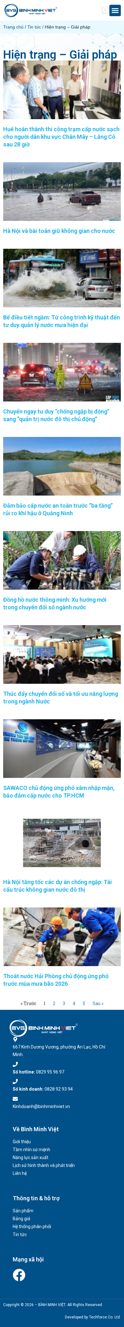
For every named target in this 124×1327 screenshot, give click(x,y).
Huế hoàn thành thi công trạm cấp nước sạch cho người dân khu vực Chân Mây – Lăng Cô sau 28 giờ (61, 137)
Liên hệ (20, 1173)
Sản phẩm (23, 1210)
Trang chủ (13, 26)
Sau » (98, 1003)
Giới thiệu (22, 1141)
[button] (105, 10)
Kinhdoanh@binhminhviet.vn (41, 1106)
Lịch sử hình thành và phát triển (44, 1165)
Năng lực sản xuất (30, 1157)
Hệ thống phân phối (32, 1226)
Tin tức (34, 26)
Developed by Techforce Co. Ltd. (93, 1317)
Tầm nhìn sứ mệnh (31, 1149)
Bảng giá (21, 1218)
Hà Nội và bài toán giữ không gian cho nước (59, 231)
